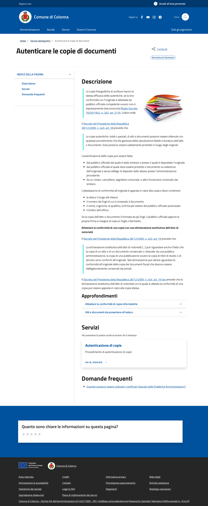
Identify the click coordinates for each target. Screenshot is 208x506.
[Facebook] (141, 17)
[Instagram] (153, 17)
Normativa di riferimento (163, 57)
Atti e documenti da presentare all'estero (109, 312)
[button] (169, 3)
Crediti (65, 477)
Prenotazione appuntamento (120, 483)
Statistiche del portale (30, 489)
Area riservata (26, 477)
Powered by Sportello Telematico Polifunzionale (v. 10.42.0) (159, 501)
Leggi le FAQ (68, 489)
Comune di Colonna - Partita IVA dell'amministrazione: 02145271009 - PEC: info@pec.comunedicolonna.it (73, 501)
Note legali (154, 477)
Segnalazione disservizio (31, 495)
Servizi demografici (40, 41)
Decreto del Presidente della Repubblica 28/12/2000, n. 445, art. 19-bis (124, 279)
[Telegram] (159, 17)
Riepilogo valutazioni (160, 489)
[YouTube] (147, 17)
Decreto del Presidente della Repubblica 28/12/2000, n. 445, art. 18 (105, 126)
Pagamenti (111, 489)
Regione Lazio (25, 3)
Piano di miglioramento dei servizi (79, 495)
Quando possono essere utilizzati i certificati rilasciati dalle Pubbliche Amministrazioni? (136, 387)
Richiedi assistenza (159, 483)
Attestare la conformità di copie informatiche (111, 304)
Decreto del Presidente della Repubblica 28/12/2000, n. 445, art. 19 (122, 239)
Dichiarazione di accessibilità (33, 483)
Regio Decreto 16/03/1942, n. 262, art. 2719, (112, 110)
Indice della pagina (30, 74)
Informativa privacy (116, 477)
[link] (96, 362)
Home (23, 41)
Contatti (66, 483)
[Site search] (185, 17)
